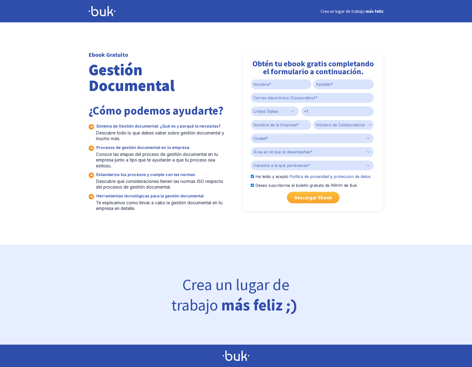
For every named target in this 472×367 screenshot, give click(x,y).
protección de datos (352, 176)
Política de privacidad (309, 176)
